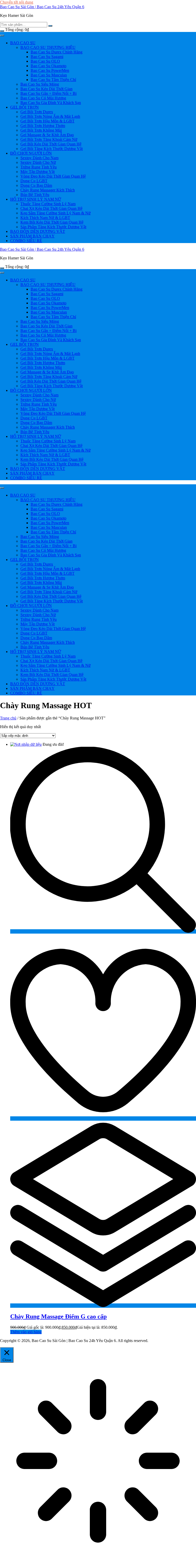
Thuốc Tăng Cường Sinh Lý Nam (48, 204)
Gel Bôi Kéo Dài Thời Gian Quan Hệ (50, 144)
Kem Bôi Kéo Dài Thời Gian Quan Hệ (51, 222)
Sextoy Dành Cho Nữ (38, 162)
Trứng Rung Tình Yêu (38, 167)
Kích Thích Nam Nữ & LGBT (45, 217)
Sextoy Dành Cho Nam (39, 158)
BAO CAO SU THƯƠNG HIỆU (48, 47)
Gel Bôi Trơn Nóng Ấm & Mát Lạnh (50, 116)
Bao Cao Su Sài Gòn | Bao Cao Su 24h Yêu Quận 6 (42, 7)
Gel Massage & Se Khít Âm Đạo (47, 135)
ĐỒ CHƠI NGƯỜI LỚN (31, 153)
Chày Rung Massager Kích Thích (47, 190)
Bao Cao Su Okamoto (48, 66)
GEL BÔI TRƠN (24, 107)
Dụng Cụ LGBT (33, 181)
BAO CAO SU (22, 43)
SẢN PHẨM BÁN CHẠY (32, 236)
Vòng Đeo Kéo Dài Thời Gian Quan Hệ (53, 176)
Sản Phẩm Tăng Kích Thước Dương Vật (53, 227)
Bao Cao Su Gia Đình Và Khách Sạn (50, 102)
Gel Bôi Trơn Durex (36, 112)
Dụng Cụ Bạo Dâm (36, 185)
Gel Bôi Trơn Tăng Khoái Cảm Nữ (48, 139)
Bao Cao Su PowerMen (50, 70)
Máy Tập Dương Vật (37, 171)
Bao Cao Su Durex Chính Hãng (56, 52)
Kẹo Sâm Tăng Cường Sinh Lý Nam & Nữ (55, 213)
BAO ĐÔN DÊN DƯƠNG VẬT (37, 231)
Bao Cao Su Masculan (49, 75)
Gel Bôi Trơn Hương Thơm (42, 125)
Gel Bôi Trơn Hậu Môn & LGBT (47, 121)
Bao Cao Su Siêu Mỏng (39, 84)
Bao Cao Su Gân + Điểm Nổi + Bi (48, 93)
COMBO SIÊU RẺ (26, 240)
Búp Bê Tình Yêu (34, 194)
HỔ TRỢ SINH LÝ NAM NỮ (35, 199)
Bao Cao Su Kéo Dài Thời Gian (46, 89)
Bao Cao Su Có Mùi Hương (43, 98)
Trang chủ (8, 718)
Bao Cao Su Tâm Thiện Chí (53, 79)
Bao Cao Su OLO (45, 61)
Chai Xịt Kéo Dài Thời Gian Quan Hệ (51, 208)
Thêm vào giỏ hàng (26, 1332)
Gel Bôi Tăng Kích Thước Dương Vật (51, 148)
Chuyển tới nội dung (16, 2)
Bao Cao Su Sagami (47, 56)
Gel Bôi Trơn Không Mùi (41, 130)
